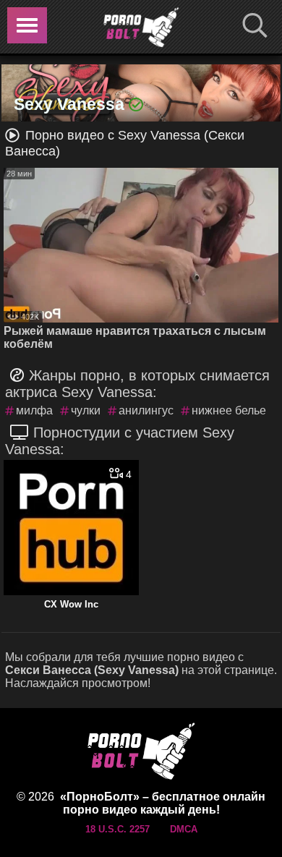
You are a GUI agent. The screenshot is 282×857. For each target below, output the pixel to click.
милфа (34, 410)
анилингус (146, 410)
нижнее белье (229, 410)
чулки (86, 410)
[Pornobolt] (141, 27)
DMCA (183, 829)
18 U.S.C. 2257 (117, 829)
